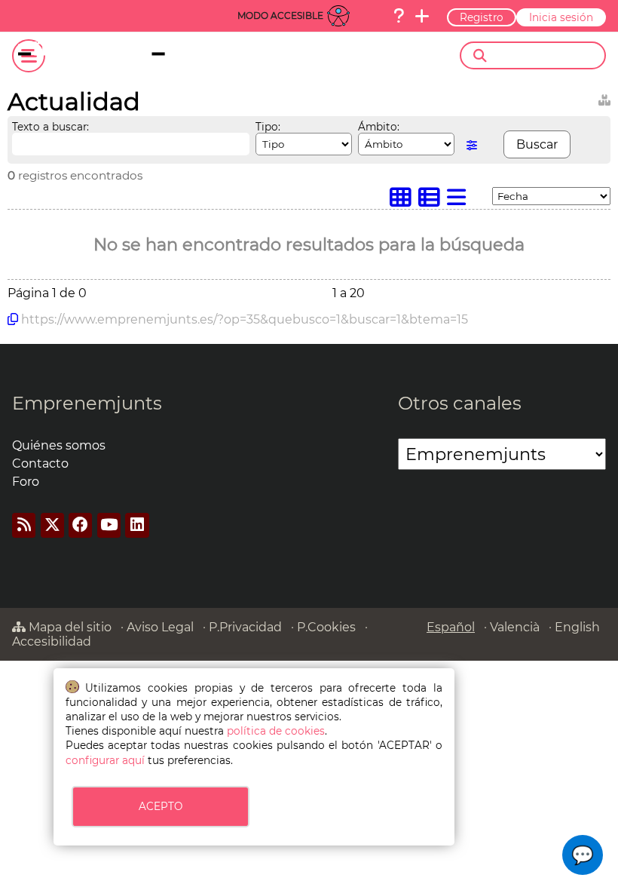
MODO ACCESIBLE (280, 15)
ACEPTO (160, 806)
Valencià (515, 627)
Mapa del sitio (69, 627)
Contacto (40, 463)
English (577, 627)
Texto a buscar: (50, 127)
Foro (25, 481)
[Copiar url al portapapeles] (13, 319)
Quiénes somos (59, 445)
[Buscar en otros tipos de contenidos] (604, 98)
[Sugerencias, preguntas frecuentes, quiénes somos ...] (398, 15)
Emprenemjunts (87, 403)
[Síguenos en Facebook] (80, 525)
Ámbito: (378, 127)
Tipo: (267, 127)
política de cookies (276, 731)
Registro (481, 17)
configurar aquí (105, 760)
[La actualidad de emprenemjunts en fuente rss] (23, 525)
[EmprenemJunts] (118, 56)
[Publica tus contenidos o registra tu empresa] (422, 15)
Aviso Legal (160, 627)
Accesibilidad (51, 641)
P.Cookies (326, 627)
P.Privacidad (245, 627)
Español (451, 627)
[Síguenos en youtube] (109, 525)
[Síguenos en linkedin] (136, 525)
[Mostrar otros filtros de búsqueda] (471, 145)
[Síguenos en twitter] (52, 525)
